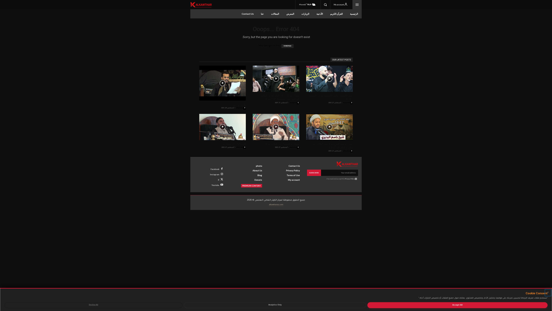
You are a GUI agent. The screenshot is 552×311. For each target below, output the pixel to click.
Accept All (457, 305)
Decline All (93, 305)
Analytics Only (275, 305)
